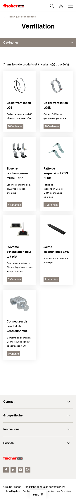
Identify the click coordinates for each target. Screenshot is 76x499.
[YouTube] (20, 470)
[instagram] (27, 470)
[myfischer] (61, 5)
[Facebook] (6, 470)
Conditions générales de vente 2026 (44, 487)
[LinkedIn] (13, 470)
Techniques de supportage (22, 16)
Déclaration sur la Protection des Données (47, 491)
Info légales (13, 491)
